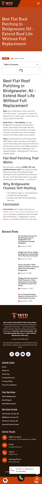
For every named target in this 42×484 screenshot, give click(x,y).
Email (11, 444)
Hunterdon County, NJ (10, 413)
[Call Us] (4, 452)
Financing (5, 374)
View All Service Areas (10, 424)
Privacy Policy (7, 381)
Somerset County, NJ (10, 421)
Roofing (5, 58)
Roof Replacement (9, 396)
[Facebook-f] (11, 354)
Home (4, 367)
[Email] (4, 445)
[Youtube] (22, 354)
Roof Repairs (7, 400)
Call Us (11, 452)
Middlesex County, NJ (10, 417)
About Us (5, 370)
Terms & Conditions (9, 385)
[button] (38, 3)
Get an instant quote (17, 212)
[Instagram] (17, 354)
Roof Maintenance (9, 404)
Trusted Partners (8, 378)
